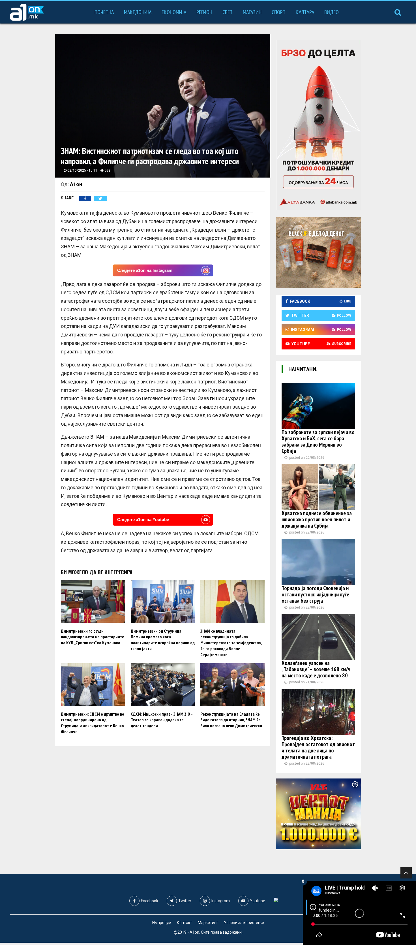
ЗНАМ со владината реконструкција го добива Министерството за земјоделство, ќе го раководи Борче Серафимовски (231, 642)
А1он (76, 184)
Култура (305, 12)
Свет (227, 12)
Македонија (137, 12)
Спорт (279, 12)
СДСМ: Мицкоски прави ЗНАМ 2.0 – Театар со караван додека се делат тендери (161, 720)
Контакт (184, 922)
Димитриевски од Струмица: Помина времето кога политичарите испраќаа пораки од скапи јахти (163, 639)
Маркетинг (208, 922)
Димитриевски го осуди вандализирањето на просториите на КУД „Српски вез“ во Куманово (92, 637)
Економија (174, 12)
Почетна (104, 12)
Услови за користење (244, 922)
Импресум (161, 922)
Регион (204, 12)
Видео (331, 12)
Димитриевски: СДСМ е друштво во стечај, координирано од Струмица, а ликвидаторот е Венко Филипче (92, 722)
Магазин (252, 12)
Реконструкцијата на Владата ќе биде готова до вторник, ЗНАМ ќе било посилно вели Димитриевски (231, 720)
